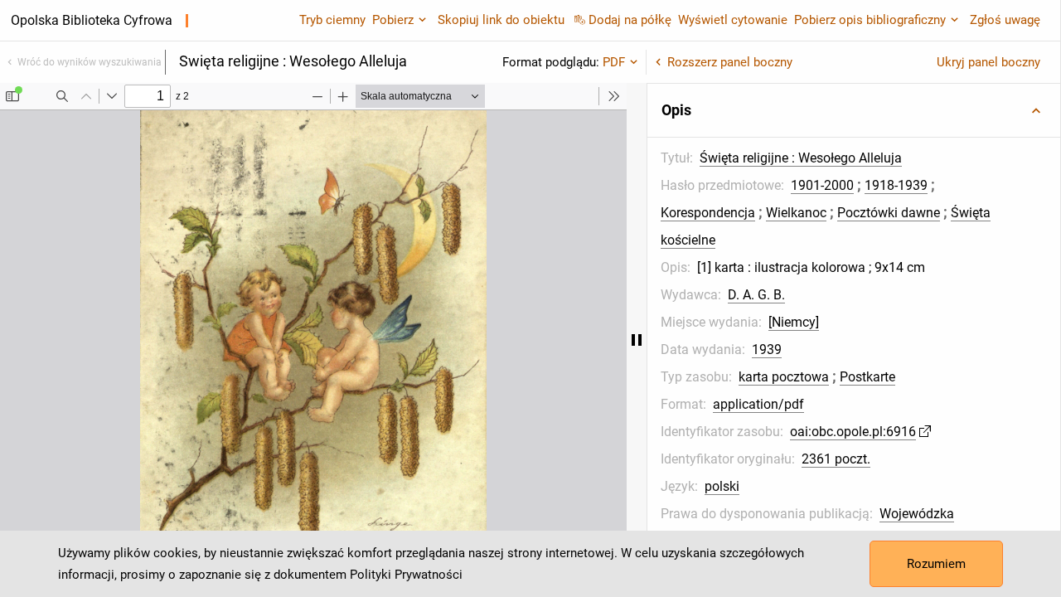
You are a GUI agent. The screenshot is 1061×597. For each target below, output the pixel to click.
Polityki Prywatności (406, 574)
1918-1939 (896, 185)
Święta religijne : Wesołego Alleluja (801, 158)
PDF (614, 62)
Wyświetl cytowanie (732, 19)
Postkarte (867, 377)
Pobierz (393, 19)
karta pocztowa (784, 377)
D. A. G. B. (756, 295)
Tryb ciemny (332, 19)
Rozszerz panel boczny (729, 62)
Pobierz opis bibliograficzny (870, 19)
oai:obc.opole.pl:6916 (853, 431)
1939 (767, 349)
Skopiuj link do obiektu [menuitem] (501, 19)
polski (722, 486)
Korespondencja (708, 213)
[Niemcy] (793, 322)
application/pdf (758, 404)
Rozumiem (936, 563)
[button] (853, 110)
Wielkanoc (796, 213)
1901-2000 (822, 185)
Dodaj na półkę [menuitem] (630, 19)
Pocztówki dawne (888, 213)
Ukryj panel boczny (988, 62)
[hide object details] (637, 340)
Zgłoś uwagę (1005, 19)
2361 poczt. (836, 459)
